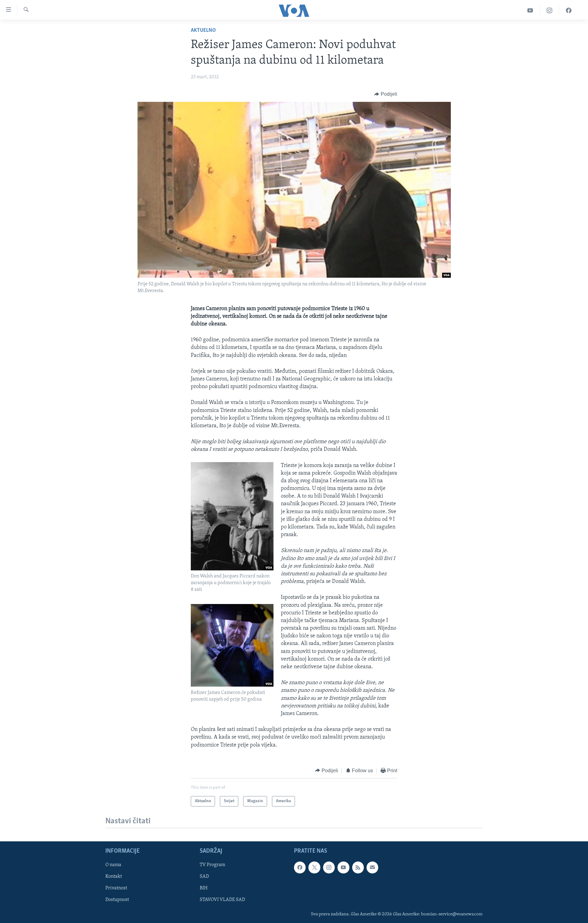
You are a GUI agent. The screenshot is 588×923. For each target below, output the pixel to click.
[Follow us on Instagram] (329, 867)
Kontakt (113, 876)
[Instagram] (549, 10)
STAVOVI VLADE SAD (222, 900)
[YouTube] (530, 10)
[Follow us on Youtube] (343, 867)
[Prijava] (372, 867)
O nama (113, 864)
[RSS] (358, 867)
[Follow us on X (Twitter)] (314, 867)
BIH (204, 888)
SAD (204, 876)
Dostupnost (117, 900)
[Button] (385, 94)
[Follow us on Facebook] (300, 867)
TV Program (212, 864)
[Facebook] (568, 10)
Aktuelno (203, 30)
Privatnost (116, 888)
